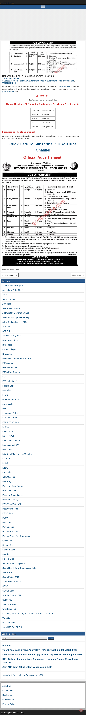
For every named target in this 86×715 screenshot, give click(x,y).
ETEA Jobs (7, 363)
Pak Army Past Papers (12, 486)
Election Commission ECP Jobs (17, 358)
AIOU (5, 295)
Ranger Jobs (8, 545)
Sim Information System (13, 563)
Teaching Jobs (9, 604)
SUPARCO (7, 600)
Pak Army (6, 481)
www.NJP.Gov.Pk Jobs (12, 627)
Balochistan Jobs (10, 340)
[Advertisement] (43, 24)
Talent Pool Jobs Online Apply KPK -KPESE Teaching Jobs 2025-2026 (39, 650)
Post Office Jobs (10, 509)
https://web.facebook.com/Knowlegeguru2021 (23, 675)
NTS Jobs (7, 472)
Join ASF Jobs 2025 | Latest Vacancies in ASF (27, 667)
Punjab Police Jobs (11, 531)
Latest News (8, 436)
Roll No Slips (8, 559)
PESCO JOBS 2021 (11, 504)
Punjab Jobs (8, 527)
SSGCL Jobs (8, 591)
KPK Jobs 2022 (9, 418)
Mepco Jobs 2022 (10, 445)
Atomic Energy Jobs (11, 336)
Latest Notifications (11, 440)
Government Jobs (53, 81)
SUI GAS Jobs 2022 (11, 595)
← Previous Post (10, 275)
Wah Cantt (7, 618)
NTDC (5, 468)
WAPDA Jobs (8, 622)
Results (5, 554)
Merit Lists (7, 449)
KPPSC (5, 427)
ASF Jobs (6, 331)
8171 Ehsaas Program (12, 285)
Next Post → (78, 275)
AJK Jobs (6, 304)
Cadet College (9, 349)
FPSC (5, 395)
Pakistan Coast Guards (13, 495)
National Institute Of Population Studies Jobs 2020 (28, 75)
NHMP (5, 463)
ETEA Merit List (9, 367)
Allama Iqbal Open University (15, 317)
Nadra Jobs (7, 458)
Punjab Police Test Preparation (16, 536)
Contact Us (7, 690)
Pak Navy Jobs (9, 490)
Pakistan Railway (10, 500)
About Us (6, 686)
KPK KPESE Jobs (10, 422)
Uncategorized (9, 83)
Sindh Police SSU (10, 577)
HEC (4, 408)
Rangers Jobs (8, 550)
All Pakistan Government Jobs (30, 81)
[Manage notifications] (81, 710)
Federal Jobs (8, 386)
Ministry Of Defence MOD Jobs (17, 454)
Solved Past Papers (11, 581)
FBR (4, 377)
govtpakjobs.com (7, 3)
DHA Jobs (7, 354)
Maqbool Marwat (11, 79)
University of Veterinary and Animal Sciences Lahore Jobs (29, 613)
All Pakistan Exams (11, 308)
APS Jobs (7, 326)
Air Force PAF (8, 299)
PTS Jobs (6, 522)
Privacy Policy (8, 704)
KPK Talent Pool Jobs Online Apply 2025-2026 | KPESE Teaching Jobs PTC (42, 654)
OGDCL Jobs (8, 477)
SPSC (5, 586)
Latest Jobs (9, 81)
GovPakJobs (8, 699)
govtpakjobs (68, 81)
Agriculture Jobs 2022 (12, 290)
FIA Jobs (6, 390)
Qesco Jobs (8, 540)
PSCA (5, 518)
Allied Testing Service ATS (14, 322)
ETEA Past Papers (11, 372)
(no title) (6, 645)
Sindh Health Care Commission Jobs (19, 568)
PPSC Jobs (7, 513)
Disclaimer (7, 695)
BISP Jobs (7, 345)
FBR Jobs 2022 (9, 381)
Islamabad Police (10, 413)
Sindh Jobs (7, 572)
